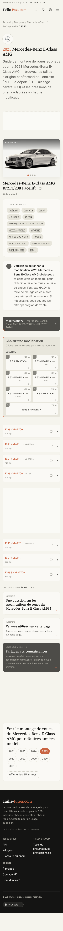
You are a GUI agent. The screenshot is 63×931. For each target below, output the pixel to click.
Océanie (13, 210)
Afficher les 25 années (23, 774)
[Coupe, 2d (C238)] (32, 175)
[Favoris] (43, 10)
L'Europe (14, 217)
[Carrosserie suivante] (56, 158)
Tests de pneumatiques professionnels (42, 848)
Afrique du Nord (18, 237)
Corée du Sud (16, 250)
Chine (42, 210)
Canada (28, 210)
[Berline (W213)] (28, 175)
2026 (11, 751)
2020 (34, 758)
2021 (23, 758)
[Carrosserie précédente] (6, 158)
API (5, 844)
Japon (28, 217)
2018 (11, 766)
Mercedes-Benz (36, 22)
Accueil (7, 22)
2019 (45, 758)
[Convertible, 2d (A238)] (35, 175)
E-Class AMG (10, 26)
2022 (11, 758)
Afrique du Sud (17, 243)
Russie (37, 237)
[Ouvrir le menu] (57, 10)
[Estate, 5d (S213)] (30, 175)
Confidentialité (11, 880)
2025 (23, 751)
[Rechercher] (36, 10)
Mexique (35, 230)
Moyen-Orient (17, 230)
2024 (34, 751)
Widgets (8, 850)
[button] (31, 324)
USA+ (33, 250)
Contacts (8, 874)
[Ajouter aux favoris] (40, 188)
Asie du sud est (41, 243)
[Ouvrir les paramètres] (50, 10)
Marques (19, 22)
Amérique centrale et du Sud (26, 223)
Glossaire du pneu (14, 856)
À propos (8, 868)
